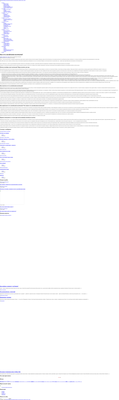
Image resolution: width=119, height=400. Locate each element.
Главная (3, 391)
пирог (56, 381)
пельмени (50, 381)
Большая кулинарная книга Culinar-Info (10, 371)
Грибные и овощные (7, 11)
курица (42, 381)
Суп (8, 381)
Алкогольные (6, 35)
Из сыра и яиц (6, 25)
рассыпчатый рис (63, 381)
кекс (34, 381)
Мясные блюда (6, 3)
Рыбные (5, 10)
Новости (5, 381)
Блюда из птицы (6, 5)
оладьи (45, 381)
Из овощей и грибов (7, 24)
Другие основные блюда (7, 7)
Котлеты (2, 381)
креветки (39, 381)
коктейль (36, 381)
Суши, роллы (6, 27)
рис (67, 381)
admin (3, 171)
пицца (58, 381)
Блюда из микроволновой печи (9, 49)
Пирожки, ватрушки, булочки (8, 40)
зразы (26, 381)
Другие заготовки (6, 45)
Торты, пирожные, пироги (8, 39)
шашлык (81, 381)
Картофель (5, 14)
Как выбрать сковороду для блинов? (9, 286)
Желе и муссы (6, 32)
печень (53, 381)
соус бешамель (76, 381)
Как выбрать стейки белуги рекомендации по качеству (11, 184)
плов (60, 381)
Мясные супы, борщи (7, 9)
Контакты (3, 394)
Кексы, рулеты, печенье (7, 38)
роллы (68, 381)
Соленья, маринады (7, 43)
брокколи (13, 381)
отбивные (48, 381)
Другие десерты (6, 33)
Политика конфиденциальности (7, 387)
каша (32, 381)
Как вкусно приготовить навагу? (6, 206)
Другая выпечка (6, 41)
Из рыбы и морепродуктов (8, 19)
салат (71, 381)
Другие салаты (6, 21)
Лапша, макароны (6, 15)
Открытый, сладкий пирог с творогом (8, 145)
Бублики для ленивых (4, 133)
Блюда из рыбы (6, 4)
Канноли (2, 175)
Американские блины (4, 169)
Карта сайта (4, 393)
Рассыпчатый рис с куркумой (7, 291)
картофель (29, 381)
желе (24, 381)
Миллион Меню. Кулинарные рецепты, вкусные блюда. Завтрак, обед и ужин (18, 399)
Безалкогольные (6, 36)
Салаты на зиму (6, 44)
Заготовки (3, 42)
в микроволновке (21, 381)
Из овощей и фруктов (7, 18)
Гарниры (3, 12)
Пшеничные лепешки (5, 297)
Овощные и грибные (7, 16)
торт (79, 381)
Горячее (3, 2)
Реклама (3, 392)
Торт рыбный (3, 163)
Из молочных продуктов (8, 31)
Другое (5, 51)
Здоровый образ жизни (7, 50)
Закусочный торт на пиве (5, 151)
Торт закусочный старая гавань (6, 157)
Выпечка (3, 37)
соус (73, 381)
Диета (5, 47)
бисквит (10, 381)
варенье (17, 381)
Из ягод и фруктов (7, 30)
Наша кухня (4, 46)
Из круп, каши (6, 13)
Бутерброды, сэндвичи (7, 26)
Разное (3, 52)
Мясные (5, 20)
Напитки (3, 34)
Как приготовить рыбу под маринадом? (8, 211)
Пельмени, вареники (7, 6)
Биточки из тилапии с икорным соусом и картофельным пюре (12, 188)
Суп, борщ (3, 8)
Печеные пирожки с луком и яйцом (7, 139)
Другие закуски (6, 28)
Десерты (3, 29)
